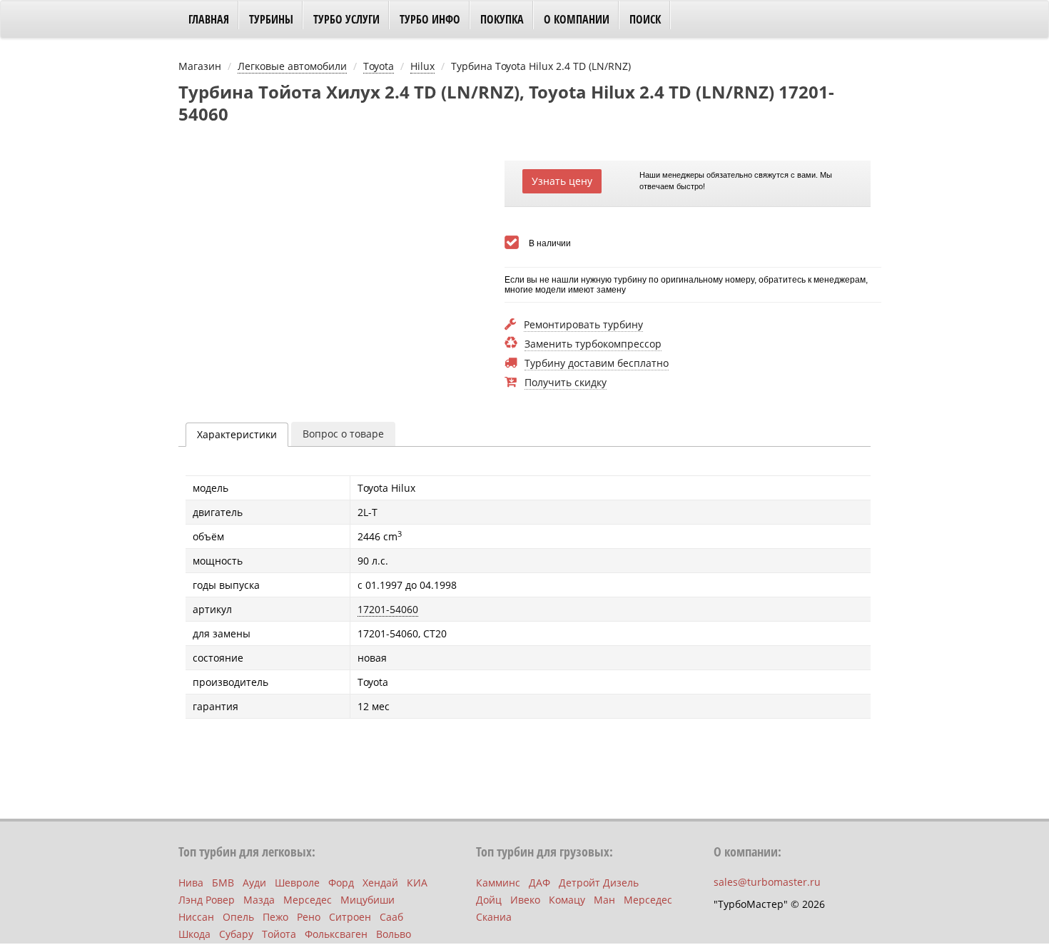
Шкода (194, 934)
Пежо (275, 917)
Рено (308, 917)
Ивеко (525, 899)
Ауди (254, 882)
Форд (341, 882)
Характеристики (237, 434)
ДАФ (539, 882)
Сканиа (494, 917)
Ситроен (350, 917)
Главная (208, 19)
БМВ (223, 882)
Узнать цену (562, 181)
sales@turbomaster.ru (767, 882)
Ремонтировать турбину (583, 325)
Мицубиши (367, 899)
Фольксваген (336, 934)
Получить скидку (565, 383)
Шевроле (297, 882)
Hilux (422, 66)
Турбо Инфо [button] (430, 19)
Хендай (380, 882)
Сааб (391, 917)
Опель (238, 917)
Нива (190, 882)
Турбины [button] (271, 19)
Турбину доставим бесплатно (596, 364)
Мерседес (307, 899)
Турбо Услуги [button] (346, 19)
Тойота (279, 934)
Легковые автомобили (292, 66)
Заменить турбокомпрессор (593, 344)
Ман (604, 899)
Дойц (489, 899)
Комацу (567, 899)
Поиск (645, 19)
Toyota (378, 66)
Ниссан (196, 917)
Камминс (498, 882)
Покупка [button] (502, 19)
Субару (236, 934)
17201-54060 (388, 609)
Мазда (259, 899)
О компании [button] (576, 19)
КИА (417, 882)
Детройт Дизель (599, 882)
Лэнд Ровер (206, 899)
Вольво (393, 934)
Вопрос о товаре (343, 433)
